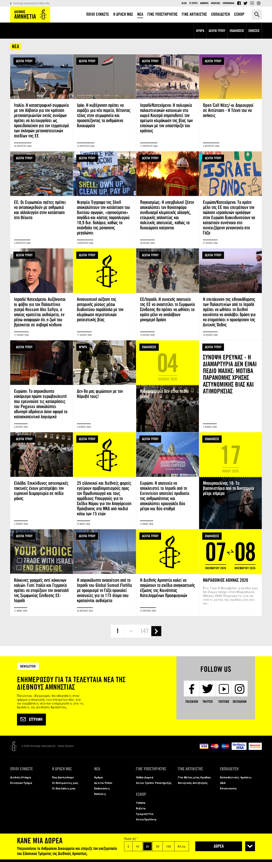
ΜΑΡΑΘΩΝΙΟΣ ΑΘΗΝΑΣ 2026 (230, 572)
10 (137, 846)
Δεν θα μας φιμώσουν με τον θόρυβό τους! (104, 386)
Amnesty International (30, 15)
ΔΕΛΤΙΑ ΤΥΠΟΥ (24, 61)
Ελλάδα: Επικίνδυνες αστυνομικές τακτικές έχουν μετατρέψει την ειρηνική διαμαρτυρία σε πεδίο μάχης (41, 480)
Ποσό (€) (131, 839)
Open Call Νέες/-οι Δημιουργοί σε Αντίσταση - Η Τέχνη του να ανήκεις (230, 102)
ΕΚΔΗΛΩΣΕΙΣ (149, 347)
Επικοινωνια (228, 3)
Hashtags (215, 3)
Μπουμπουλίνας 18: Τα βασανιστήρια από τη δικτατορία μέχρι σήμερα (230, 480)
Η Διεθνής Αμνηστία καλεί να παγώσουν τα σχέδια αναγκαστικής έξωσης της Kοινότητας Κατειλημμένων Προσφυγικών (167, 572)
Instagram (258, 3)
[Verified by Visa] (239, 749)
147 (144, 631)
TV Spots (193, 3)
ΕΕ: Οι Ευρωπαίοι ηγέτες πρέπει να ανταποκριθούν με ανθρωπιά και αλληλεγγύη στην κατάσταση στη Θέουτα (41, 199)
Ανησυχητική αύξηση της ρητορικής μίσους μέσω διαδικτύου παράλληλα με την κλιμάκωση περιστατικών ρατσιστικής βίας (104, 294)
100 (168, 846)
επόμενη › (156, 631)
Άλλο (182, 846)
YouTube (252, 3)
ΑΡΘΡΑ (83, 347)
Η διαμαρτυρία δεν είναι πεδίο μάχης (167, 386)
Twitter (245, 3)
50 (157, 846)
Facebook (239, 3)
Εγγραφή (35, 719)
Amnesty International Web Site (31, 3)
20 (147, 846)
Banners (204, 3)
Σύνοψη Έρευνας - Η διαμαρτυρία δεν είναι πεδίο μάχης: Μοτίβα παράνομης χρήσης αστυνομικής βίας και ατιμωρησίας (230, 386)
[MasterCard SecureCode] (255, 749)
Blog (184, 3)
